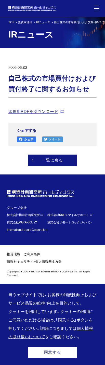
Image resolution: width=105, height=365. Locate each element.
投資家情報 (25, 22)
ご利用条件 (32, 254)
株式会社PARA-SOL (20, 222)
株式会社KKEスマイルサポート (68, 215)
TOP (11, 22)
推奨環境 (13, 254)
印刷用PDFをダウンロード (33, 111)
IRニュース (43, 22)
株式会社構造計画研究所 (23, 215)
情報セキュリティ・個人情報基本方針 (34, 261)
